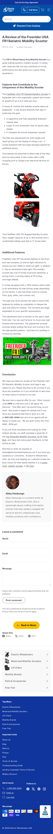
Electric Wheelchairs (11, 707)
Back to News (28, 625)
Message (7, 568)
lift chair (30, 466)
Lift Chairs (6, 716)
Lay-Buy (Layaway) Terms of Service (18, 770)
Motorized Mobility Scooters (14, 711)
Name (5, 538)
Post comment (14, 600)
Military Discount (9, 774)
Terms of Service (25, 612)
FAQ (4, 757)
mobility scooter (15, 466)
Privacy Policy (8, 612)
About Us (6, 740)
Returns (5, 748)
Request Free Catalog (28, 25)
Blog (4, 744)
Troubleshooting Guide (12, 765)
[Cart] (42, 10)
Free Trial (6, 728)
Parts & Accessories (11, 724)
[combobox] (26, 19)
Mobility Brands (9, 720)
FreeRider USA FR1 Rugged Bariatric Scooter (27, 94)
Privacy (5, 753)
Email (5, 553)
